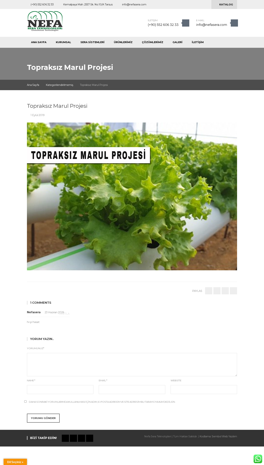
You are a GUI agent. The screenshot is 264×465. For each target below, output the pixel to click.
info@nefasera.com (211, 25)
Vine (198, 4)
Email (103, 380)
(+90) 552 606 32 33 (163, 25)
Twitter (186, 4)
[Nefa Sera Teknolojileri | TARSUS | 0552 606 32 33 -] (45, 21)
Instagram (192, 4)
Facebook (180, 4)
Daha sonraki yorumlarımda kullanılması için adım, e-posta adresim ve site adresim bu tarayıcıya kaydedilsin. (102, 401)
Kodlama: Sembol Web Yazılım (218, 436)
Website (176, 380)
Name (31, 380)
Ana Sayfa (33, 85)
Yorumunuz (35, 348)
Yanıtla (64, 313)
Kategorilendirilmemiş (59, 85)
